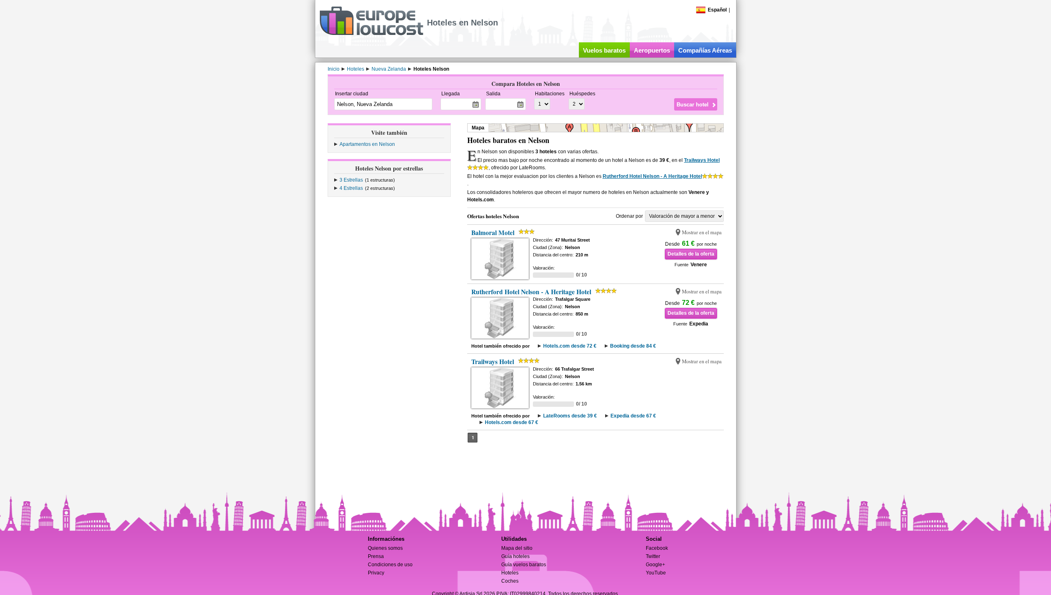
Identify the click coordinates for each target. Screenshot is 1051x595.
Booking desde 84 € (633, 346)
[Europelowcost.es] (371, 34)
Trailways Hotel (702, 160)
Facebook (657, 548)
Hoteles (510, 573)
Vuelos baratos (604, 50)
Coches (510, 581)
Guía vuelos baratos (523, 564)
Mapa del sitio (516, 548)
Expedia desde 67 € (633, 416)
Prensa (376, 556)
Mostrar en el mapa (702, 232)
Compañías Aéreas (705, 50)
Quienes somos (385, 548)
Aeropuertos (652, 50)
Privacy (376, 573)
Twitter (653, 556)
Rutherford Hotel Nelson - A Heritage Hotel (652, 176)
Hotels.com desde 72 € (570, 346)
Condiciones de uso (390, 564)
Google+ (655, 564)
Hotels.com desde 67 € (511, 422)
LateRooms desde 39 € (570, 416)
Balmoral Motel (492, 232)
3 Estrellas (351, 180)
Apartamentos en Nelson (367, 144)
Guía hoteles (515, 556)
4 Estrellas (351, 188)
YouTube (656, 573)
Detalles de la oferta (691, 254)
